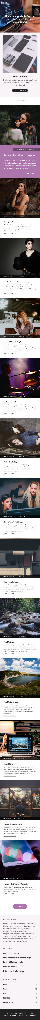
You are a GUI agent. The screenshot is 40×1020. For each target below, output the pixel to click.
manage (29, 80)
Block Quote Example (11, 222)
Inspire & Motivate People (12, 342)
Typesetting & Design (11, 582)
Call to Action (20, 90)
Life (4, 993)
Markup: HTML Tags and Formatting (16, 884)
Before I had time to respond (19, 155)
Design (5, 989)
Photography (8, 1002)
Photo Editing (8, 764)
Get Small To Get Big (10, 462)
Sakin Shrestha (21, 149)
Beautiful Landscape (11, 702)
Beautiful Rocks (9, 642)
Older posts (20, 906)
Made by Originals (10, 402)
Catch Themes (9, 336)
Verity (4, 3)
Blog (5, 984)
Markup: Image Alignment (13, 824)
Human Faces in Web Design (13, 522)
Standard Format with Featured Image (17, 282)
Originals (6, 998)
